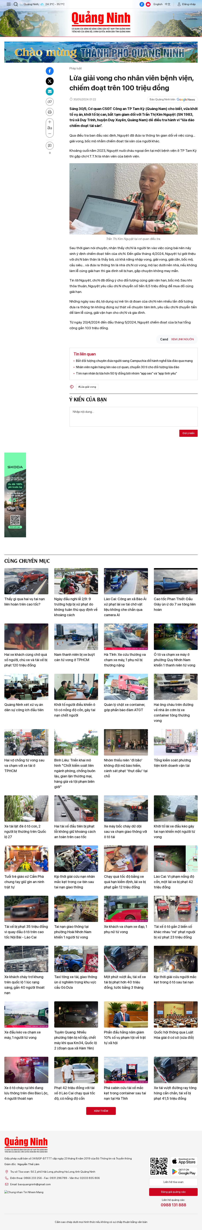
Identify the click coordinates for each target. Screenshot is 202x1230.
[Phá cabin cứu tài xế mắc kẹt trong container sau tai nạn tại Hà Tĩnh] (126, 1070)
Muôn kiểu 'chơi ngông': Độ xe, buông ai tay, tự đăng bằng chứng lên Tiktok (125, 1193)
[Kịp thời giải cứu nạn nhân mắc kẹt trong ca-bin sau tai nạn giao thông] (76, 858)
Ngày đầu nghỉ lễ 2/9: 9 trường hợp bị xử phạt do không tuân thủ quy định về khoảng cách (75, 607)
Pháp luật (75, 68)
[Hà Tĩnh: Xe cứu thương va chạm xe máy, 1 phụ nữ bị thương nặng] (126, 636)
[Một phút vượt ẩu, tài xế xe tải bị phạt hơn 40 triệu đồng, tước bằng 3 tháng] (126, 959)
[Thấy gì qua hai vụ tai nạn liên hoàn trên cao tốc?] (26, 581)
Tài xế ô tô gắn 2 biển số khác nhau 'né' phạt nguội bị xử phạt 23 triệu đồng (174, 931)
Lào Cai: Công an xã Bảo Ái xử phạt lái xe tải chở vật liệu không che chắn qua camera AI (125, 607)
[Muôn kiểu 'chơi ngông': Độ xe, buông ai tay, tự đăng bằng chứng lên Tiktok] (126, 1170)
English (158, 4)
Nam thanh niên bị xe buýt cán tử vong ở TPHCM (74, 657)
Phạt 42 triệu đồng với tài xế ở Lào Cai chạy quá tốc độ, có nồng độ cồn (74, 1093)
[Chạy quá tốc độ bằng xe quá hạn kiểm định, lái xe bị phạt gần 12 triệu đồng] (126, 858)
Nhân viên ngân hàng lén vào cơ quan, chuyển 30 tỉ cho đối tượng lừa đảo (127, 367)
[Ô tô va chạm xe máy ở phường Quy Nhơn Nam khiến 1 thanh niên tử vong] (176, 636)
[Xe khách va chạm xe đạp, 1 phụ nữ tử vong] (126, 909)
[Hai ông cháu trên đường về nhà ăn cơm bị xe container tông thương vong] (176, 687)
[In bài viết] (50, 112)
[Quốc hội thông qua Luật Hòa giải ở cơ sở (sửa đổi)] (176, 1014)
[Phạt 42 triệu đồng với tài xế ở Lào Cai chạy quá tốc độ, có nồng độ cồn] (76, 1070)
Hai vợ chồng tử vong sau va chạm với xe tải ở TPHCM (24, 765)
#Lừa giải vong (87, 386)
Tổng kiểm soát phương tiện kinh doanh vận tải (172, 763)
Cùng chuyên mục (27, 560)
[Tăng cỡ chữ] (49, 122)
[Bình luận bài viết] (50, 146)
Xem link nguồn (182, 339)
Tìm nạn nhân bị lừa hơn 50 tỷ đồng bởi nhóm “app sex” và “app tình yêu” (126, 373)
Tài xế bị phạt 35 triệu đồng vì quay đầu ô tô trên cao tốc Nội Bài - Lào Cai (26, 931)
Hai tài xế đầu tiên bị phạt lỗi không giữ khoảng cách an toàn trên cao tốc (75, 831)
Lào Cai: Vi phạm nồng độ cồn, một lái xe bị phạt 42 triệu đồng (174, 881)
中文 (167, 4)
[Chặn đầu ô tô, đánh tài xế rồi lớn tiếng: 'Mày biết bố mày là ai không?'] (126, 1120)
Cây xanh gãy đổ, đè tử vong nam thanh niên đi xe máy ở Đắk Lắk (174, 1193)
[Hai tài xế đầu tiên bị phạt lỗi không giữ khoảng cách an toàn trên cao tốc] (76, 808)
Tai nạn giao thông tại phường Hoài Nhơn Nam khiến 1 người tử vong (72, 931)
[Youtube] (148, 4)
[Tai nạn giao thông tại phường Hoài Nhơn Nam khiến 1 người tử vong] (76, 909)
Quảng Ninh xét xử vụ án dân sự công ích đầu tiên (24, 707)
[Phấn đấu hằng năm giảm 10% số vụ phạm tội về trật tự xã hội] (126, 1014)
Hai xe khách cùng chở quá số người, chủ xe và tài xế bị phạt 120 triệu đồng (25, 659)
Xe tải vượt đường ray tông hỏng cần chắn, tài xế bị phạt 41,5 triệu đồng (175, 1093)
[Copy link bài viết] (50, 102)
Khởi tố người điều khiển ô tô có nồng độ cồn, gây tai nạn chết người (74, 710)
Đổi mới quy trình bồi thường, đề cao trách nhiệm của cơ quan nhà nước (26, 1143)
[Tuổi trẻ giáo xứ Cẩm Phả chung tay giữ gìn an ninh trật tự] (26, 858)
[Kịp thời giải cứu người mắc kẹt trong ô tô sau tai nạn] (176, 959)
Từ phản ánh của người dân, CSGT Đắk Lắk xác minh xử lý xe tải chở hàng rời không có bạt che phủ (76, 1196)
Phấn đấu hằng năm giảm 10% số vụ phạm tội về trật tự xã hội (125, 1037)
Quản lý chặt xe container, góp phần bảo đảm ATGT (124, 707)
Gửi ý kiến (188, 433)
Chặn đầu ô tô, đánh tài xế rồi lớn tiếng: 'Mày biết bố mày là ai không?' (125, 1143)
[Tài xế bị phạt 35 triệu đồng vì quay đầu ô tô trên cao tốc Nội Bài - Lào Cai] (26, 909)
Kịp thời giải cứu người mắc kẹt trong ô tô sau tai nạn (175, 979)
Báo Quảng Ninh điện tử (101, 22)
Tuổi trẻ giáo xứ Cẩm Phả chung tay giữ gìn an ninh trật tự (24, 881)
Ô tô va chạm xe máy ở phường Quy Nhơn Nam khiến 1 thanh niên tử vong (174, 659)
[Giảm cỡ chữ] (49, 133)
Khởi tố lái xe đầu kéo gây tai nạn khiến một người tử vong (174, 831)
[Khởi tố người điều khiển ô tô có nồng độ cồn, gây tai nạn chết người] (76, 687)
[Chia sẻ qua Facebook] (50, 71)
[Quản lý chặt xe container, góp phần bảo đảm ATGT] (126, 687)
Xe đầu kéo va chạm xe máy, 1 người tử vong (22, 1035)
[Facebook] (141, 4)
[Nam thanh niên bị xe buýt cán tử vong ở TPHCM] (76, 636)
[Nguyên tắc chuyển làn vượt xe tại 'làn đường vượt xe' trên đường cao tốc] (26, 1170)
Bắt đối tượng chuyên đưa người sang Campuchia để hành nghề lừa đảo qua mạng (134, 361)
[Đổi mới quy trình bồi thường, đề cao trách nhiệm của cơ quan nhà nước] (26, 1120)
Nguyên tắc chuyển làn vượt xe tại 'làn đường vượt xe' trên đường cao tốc (25, 1193)
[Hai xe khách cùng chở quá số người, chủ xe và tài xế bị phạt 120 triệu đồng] (26, 636)
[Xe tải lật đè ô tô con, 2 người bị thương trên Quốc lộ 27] (26, 808)
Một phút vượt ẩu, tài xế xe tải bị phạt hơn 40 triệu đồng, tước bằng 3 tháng (125, 982)
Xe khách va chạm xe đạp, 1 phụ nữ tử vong (125, 929)
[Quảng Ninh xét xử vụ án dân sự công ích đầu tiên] (26, 687)
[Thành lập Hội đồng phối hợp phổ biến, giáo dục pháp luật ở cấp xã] (76, 1120)
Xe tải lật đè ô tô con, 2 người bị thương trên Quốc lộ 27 (25, 831)
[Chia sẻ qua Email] (50, 91)
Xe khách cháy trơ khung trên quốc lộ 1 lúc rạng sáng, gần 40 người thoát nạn (24, 985)
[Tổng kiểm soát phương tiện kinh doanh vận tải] (176, 742)
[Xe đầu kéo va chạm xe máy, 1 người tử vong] (26, 1014)
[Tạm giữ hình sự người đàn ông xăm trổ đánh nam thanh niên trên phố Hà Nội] (176, 1120)
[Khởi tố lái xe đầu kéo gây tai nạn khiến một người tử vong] (176, 808)
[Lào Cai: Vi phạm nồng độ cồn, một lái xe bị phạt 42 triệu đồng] (176, 858)
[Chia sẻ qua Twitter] (50, 81)
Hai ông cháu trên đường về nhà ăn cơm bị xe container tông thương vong (173, 713)
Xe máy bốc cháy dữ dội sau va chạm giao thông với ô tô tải (125, 831)
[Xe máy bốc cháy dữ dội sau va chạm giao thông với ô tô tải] (126, 808)
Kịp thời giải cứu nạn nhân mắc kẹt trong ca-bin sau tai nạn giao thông (74, 881)
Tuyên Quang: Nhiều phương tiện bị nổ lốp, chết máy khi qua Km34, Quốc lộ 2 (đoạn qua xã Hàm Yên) (75, 1040)
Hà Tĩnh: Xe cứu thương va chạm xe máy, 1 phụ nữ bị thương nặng (125, 659)
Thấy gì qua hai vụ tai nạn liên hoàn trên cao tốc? (24, 601)
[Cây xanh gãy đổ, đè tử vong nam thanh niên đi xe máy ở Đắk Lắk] (176, 1170)
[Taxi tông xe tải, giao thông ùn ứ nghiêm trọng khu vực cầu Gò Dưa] (76, 959)
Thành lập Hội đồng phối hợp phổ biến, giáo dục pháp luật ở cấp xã (73, 1143)
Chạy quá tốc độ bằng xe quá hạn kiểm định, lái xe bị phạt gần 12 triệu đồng (125, 881)
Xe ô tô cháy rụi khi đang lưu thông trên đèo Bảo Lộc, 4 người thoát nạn (26, 1093)
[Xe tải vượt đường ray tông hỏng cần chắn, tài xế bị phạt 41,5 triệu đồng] (176, 1070)
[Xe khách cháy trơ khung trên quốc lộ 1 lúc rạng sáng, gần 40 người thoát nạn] (26, 959)
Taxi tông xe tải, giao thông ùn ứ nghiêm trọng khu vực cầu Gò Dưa (75, 982)
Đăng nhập (189, 4)
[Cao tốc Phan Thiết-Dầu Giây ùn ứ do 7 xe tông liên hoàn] (176, 581)
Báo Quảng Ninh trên (162, 99)
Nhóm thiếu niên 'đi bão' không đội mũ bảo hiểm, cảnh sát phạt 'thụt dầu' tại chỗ (126, 768)
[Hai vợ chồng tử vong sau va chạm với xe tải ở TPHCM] (26, 742)
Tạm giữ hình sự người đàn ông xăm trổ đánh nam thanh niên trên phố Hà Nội (175, 1143)
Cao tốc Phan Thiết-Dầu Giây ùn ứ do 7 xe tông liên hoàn (175, 604)
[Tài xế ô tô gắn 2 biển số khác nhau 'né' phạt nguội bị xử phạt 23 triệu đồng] (176, 909)
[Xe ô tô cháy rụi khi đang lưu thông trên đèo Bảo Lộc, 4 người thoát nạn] (26, 1070)
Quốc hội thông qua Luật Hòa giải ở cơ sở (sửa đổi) (174, 1035)
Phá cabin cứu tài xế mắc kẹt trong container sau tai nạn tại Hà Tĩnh (125, 1093)
